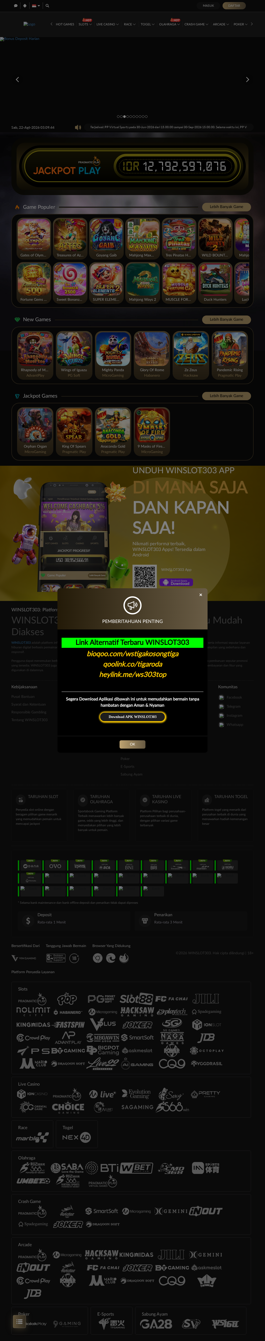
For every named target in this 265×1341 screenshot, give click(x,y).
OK (132, 744)
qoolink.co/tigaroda (132, 664)
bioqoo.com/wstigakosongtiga (132, 653)
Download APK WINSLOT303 (133, 717)
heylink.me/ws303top (132, 674)
